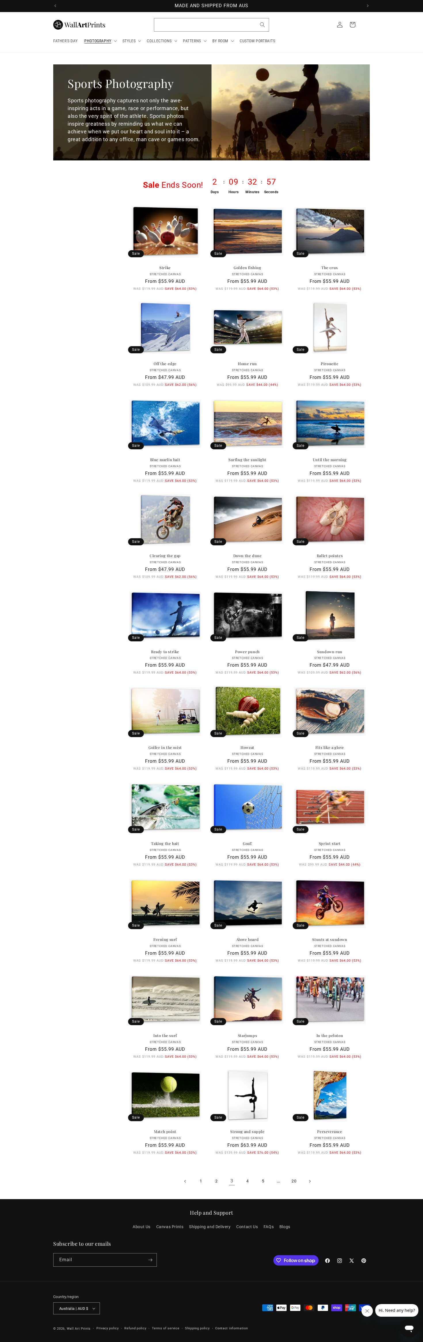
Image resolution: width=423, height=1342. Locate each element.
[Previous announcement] (55, 5)
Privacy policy (107, 1328)
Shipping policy (197, 1328)
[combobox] (211, 25)
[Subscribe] (150, 1260)
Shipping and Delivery (210, 1226)
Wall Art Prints (79, 1329)
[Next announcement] (367, 5)
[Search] (262, 24)
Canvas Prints (170, 1226)
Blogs (284, 1226)
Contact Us (247, 1226)
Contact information (231, 1328)
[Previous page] (185, 1181)
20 (293, 1181)
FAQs (269, 1226)
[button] (100, 41)
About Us (141, 1226)
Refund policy (135, 1328)
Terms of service (165, 1328)
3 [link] (231, 1181)
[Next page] (309, 1181)
